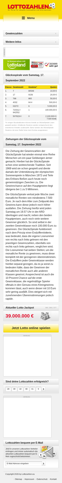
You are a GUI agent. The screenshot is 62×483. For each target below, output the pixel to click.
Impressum (29, 479)
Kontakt (53, 479)
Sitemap (18, 479)
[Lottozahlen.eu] (31, 7)
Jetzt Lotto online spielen (31, 328)
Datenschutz (42, 479)
